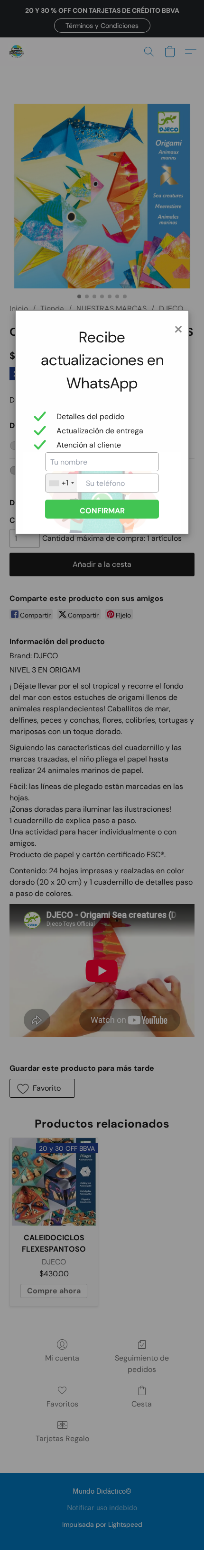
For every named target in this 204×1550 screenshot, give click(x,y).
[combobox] (61, 483)
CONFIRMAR (102, 511)
